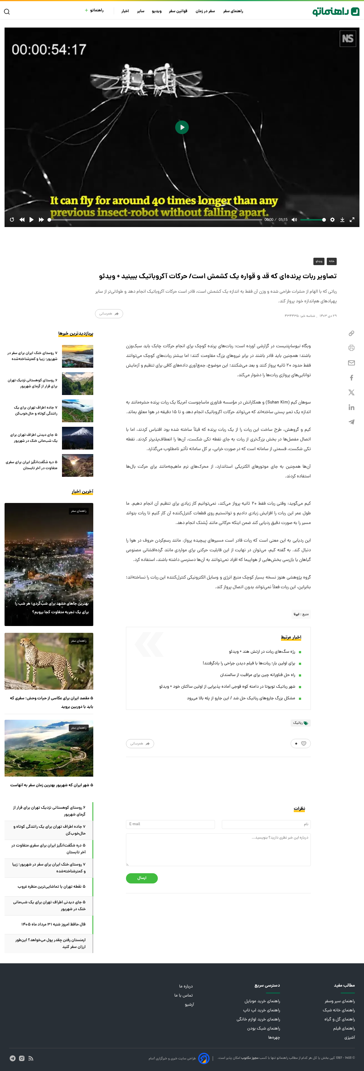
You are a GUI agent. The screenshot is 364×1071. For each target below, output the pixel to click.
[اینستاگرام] (21, 1058)
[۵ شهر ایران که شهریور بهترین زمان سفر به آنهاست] (49, 748)
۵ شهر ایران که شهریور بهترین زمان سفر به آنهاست (51, 785)
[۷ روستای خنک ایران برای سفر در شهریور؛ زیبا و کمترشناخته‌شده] (77, 356)
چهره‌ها (274, 1038)
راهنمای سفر (233, 11)
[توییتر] (351, 392)
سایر (140, 11)
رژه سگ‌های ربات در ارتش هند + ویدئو (262, 652)
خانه (331, 261)
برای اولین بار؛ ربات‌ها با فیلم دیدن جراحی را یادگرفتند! (249, 663)
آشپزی (349, 1038)
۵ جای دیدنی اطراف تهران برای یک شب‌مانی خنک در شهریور (33, 438)
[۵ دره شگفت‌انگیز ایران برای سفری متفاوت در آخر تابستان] (77, 465)
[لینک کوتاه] (351, 333)
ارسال (141, 878)
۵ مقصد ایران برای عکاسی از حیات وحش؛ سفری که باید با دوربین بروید (51, 702)
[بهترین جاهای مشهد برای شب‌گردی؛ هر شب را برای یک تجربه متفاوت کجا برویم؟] (49, 564)
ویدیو (157, 11)
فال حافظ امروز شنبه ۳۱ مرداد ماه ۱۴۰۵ (53, 925)
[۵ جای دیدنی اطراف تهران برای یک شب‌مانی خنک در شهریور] (77, 438)
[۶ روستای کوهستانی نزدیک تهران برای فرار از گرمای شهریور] (77, 383)
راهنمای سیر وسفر (340, 1001)
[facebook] (351, 377)
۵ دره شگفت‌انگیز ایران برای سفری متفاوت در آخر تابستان (31, 465)
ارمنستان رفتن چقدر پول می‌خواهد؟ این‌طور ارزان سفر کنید (50, 943)
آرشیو (189, 1005)
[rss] (30, 1058)
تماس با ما (184, 996)
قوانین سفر (178, 11)
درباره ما (186, 986)
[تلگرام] (351, 422)
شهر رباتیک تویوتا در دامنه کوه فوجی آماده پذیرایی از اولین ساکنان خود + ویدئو (227, 687)
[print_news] (351, 348)
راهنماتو (97, 11)
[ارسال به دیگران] (351, 363)
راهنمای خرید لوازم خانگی (258, 1019)
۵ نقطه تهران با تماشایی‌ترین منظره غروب (52, 887)
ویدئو (319, 261)
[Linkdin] (351, 407)
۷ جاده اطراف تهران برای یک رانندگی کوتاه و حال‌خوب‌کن (35, 411)
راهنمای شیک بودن (263, 1029)
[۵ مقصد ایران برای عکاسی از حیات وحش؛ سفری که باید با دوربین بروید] (49, 661)
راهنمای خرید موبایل (262, 1001)
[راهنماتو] (336, 11)
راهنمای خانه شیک (339, 1010)
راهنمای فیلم (344, 1029)
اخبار (125, 11)
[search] (8, 11)
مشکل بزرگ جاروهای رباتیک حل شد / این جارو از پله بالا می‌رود (241, 698)
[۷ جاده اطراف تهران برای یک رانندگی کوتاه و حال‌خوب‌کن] (77, 411)
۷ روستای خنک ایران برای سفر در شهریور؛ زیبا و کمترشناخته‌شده (32, 356)
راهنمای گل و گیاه (339, 1019)
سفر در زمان (206, 11)
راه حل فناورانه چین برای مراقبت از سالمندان (257, 675)
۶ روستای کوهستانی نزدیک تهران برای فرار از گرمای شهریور (32, 384)
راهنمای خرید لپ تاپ (261, 1010)
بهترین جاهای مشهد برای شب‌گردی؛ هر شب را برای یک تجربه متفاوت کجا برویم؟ (52, 608)
